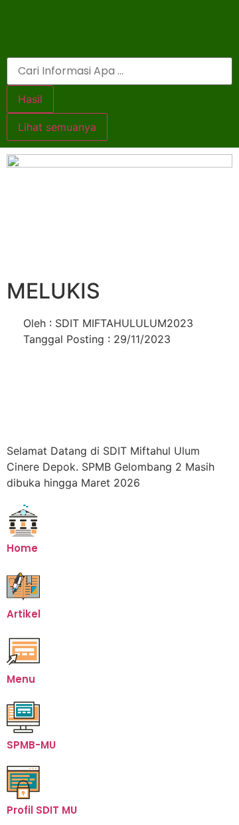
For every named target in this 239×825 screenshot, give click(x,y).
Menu (21, 679)
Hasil (30, 99)
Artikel (23, 614)
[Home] (23, 520)
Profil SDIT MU (42, 810)
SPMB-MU (31, 745)
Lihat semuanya (57, 127)
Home (22, 548)
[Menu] (23, 651)
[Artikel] (23, 586)
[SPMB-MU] (23, 717)
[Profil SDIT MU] (23, 782)
